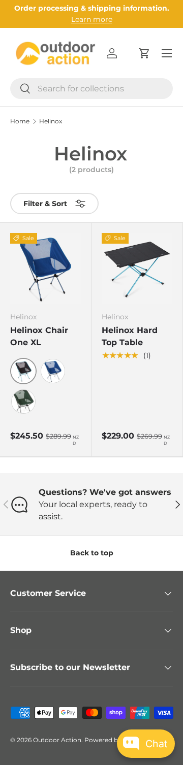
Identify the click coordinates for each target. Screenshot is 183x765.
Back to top (91, 552)
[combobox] (91, 88)
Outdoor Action (57, 740)
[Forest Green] (23, 401)
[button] (144, 53)
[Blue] (53, 371)
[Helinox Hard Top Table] (137, 268)
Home (19, 121)
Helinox (50, 121)
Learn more (91, 19)
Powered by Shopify (115, 740)
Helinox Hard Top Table (130, 336)
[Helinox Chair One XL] (45, 268)
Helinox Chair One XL (39, 336)
